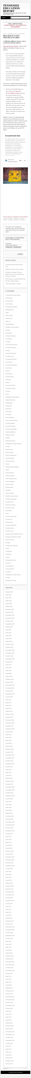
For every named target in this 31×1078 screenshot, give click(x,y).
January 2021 (9, 784)
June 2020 (8, 804)
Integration (9, 406)
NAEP (8, 446)
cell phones (9, 339)
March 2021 (9, 778)
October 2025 (9, 621)
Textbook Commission (12, 545)
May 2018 (8, 877)
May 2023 (8, 705)
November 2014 (10, 999)
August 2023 (9, 697)
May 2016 (8, 947)
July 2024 (8, 664)
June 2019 (8, 839)
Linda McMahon (10, 423)
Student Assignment (11, 499)
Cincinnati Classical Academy (10, 46)
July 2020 (8, 801)
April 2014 (9, 1020)
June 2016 (8, 944)
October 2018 (9, 863)
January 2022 (9, 752)
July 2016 (8, 941)
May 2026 (8, 600)
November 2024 (10, 653)
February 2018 (10, 886)
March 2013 (9, 1058)
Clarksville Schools (11, 347)
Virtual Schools (10, 569)
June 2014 (8, 1014)
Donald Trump (10, 376)
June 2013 (8, 1049)
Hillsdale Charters (13, 219)
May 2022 (8, 740)
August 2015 (9, 973)
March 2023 (9, 711)
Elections (8, 379)
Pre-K (7, 464)
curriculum (9, 368)
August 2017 (9, 903)
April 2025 (9, 638)
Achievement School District (13, 295)
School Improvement (11, 478)
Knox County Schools (11, 420)
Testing (8, 542)
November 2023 (10, 688)
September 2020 (10, 796)
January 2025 (9, 647)
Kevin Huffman (10, 417)
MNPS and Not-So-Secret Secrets (14, 269)
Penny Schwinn (10, 458)
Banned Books (10, 309)
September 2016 (10, 935)
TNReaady (9, 551)
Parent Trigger (9, 452)
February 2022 (10, 749)
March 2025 (9, 641)
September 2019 (10, 830)
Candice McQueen (11, 336)
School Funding (10, 475)
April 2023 (9, 708)
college (8, 350)
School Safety (9, 484)
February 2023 (10, 714)
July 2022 (8, 734)
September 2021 (10, 764)
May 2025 (8, 635)
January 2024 (9, 682)
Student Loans (10, 502)
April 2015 (9, 985)
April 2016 (9, 950)
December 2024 (10, 650)
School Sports (9, 487)
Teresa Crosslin (10, 539)
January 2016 (9, 959)
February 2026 (10, 609)
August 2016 (9, 938)
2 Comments (23, 219)
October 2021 (9, 761)
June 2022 (8, 737)
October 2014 (9, 1002)
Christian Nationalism (11, 344)
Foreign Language (10, 388)
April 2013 (9, 1055)
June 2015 (8, 979)
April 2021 (9, 775)
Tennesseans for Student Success (14, 534)
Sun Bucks (9, 510)
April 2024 (9, 673)
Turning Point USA (11, 560)
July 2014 (8, 1011)
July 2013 (8, 1046)
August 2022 (9, 731)
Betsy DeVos (9, 315)
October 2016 (9, 932)
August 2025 (9, 627)
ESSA (7, 382)
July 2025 (8, 630)
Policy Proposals (10, 461)
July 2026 (8, 595)
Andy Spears (22, 33)
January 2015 (9, 994)
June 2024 (8, 667)
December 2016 (10, 927)
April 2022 (9, 743)
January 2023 (9, 717)
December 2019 (10, 822)
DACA (8, 371)
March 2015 (9, 988)
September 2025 (10, 624)
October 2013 (9, 1037)
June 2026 (8, 598)
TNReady (8, 554)
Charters (15, 217)
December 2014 (10, 996)
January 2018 (9, 889)
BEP (7, 312)
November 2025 (10, 618)
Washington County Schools (13, 574)
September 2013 (10, 1040)
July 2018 (8, 871)
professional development (12, 467)
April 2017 (9, 915)
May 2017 (8, 912)
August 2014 (9, 1008)
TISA (7, 548)
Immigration (9, 403)
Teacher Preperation (11, 525)
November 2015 (10, 964)
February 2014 (10, 1026)
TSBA (8, 557)
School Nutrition (10, 481)
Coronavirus (9, 362)
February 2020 (10, 816)
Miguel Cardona (10, 435)
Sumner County (10, 507)
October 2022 (9, 726)
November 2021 (10, 758)
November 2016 (10, 929)
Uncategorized (10, 566)
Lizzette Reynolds (10, 426)
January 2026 (9, 612)
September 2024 (10, 659)
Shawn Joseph (10, 493)
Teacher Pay (9, 519)
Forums (8, 391)
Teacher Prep (9, 522)
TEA (7, 513)
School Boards (10, 473)
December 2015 (10, 962)
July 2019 (8, 836)
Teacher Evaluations (11, 516)
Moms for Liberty (10, 440)
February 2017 (10, 921)
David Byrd (9, 373)
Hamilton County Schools (12, 397)
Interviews (9, 408)
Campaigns (9, 333)
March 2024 (9, 676)
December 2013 (10, 1031)
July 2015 (8, 976)
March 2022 (9, 746)
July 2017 (8, 906)
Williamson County (11, 580)
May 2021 (8, 772)
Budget (8, 330)
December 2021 (10, 755)
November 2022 (10, 723)
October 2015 (9, 967)
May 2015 (8, 982)
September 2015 (10, 970)
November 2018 (10, 860)
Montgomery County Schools (13, 443)
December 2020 (10, 787)
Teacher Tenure (10, 528)
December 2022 (10, 720)
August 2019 (9, 833)
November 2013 (10, 1034)
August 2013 (9, 1043)
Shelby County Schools (12, 496)
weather (8, 577)
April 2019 (9, 845)
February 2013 (10, 1061)
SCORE (8, 490)
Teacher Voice (10, 531)
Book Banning (10, 324)
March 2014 (9, 1023)
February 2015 (10, 991)
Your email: (8, 243)
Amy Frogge (9, 304)
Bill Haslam (9, 318)
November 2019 (10, 825)
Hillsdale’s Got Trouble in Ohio (11, 36)
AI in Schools (9, 301)
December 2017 (10, 892)
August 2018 (9, 868)
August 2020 (9, 798)
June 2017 (8, 909)
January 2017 (9, 924)
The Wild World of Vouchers (13, 284)
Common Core (10, 356)
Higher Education (10, 400)
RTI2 (7, 470)
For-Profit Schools (10, 385)
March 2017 (9, 918)
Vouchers (8, 572)
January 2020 (9, 819)
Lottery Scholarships (11, 429)
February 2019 (10, 851)
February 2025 (10, 644)
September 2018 (10, 865)
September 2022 (10, 729)
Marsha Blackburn (11, 432)
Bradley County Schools (12, 327)
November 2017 (10, 895)
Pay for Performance (11, 455)
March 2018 (9, 883)
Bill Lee (10, 217)
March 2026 (9, 606)
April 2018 (9, 880)
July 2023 (8, 699)
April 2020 (9, 810)
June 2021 (8, 769)
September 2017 (10, 900)
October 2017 (9, 897)
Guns (7, 394)
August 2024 (9, 662)
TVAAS (8, 563)
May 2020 (8, 807)
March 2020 (9, 813)
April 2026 (9, 603)
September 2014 (10, 1005)
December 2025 (10, 615)
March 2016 (9, 953)
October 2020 (9, 793)
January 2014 (9, 1029)
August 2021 (9, 766)
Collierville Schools (11, 353)
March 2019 (9, 848)
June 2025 (8, 632)
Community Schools (11, 359)
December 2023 (10, 685)
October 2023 (9, 691)
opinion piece (9, 449)
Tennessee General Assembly (13, 537)
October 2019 (9, 828)
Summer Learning (10, 505)
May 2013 (8, 1052)
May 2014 (8, 1017)
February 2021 (10, 781)
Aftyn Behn (9, 298)
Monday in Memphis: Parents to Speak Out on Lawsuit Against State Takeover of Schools (14, 274)
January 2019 (9, 854)
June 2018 (8, 874)
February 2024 (10, 679)
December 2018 (10, 857)
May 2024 (8, 670)
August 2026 (9, 592)
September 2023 (10, 694)
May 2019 (8, 842)
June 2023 (8, 702)
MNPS (8, 438)
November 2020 (10, 790)
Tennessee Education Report (11, 8)
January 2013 (9, 1063)
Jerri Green (9, 411)
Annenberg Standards (11, 307)
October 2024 (9, 656)
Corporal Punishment (11, 365)
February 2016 (10, 956)
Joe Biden (8, 414)
